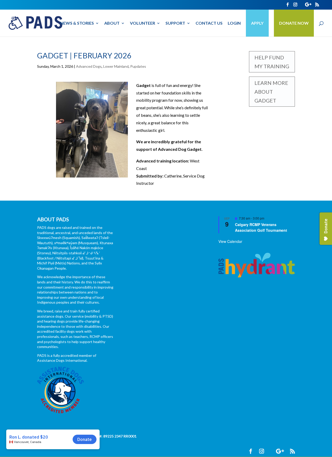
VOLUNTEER (142, 23)
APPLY (257, 23)
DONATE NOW (294, 23)
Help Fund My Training (271, 61)
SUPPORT (175, 23)
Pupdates (138, 66)
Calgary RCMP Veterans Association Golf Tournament (261, 227)
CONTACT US (209, 23)
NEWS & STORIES (77, 23)
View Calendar (230, 241)
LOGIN (234, 23)
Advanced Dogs (89, 66)
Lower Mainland (116, 66)
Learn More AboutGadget (271, 92)
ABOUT (112, 23)
